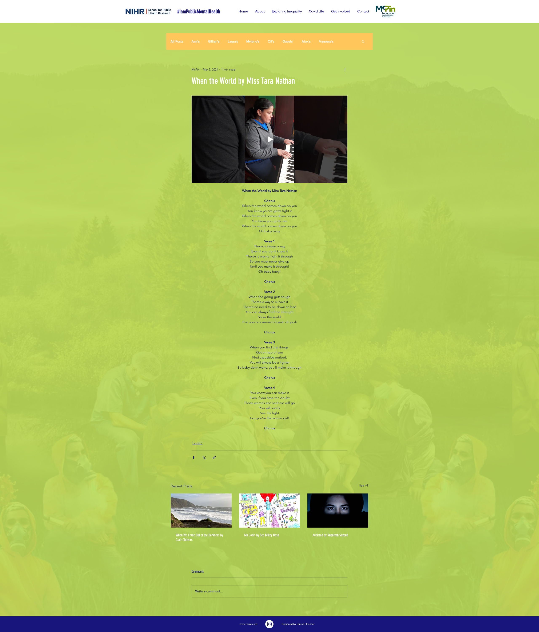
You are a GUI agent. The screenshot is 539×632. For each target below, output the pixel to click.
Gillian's (213, 41)
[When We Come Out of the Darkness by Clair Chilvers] (201, 510)
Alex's (306, 41)
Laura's (233, 41)
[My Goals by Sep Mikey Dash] (269, 510)
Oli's (271, 41)
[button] (363, 41)
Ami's (196, 41)
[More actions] (344, 69)
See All (363, 485)
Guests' (288, 41)
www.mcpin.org (248, 624)
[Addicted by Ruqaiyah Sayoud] (337, 510)
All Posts (177, 41)
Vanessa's (326, 41)
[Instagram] (269, 624)
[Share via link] (214, 457)
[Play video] (269, 139)
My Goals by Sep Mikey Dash (261, 535)
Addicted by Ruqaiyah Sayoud (330, 535)
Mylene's (252, 41)
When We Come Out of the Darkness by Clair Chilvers (199, 537)
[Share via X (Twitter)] (204, 457)
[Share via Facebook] (194, 457)
